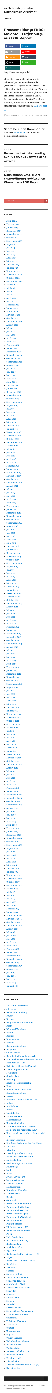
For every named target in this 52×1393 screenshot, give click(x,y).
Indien (9, 1103)
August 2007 (12, 888)
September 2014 (14, 603)
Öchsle (9, 1197)
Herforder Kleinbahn (16, 1093)
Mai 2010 (10, 778)
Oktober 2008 (13, 841)
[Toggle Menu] (45, 1378)
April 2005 (11, 982)
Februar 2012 (12, 707)
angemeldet (19, 132)
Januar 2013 (12, 670)
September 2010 (14, 764)
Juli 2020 (10, 368)
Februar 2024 (12, 224)
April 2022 (11, 298)
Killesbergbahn (13, 1120)
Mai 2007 (10, 898)
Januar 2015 (12, 590)
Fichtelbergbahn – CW (17, 1069)
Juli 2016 (10, 529)
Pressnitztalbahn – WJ (17, 1240)
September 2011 (14, 724)
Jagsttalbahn (12, 1113)
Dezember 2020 (14, 352)
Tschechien (11, 1324)
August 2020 (12, 365)
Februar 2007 (12, 909)
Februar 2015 (12, 586)
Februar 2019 (12, 425)
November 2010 (13, 758)
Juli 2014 (10, 610)
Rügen (9, 1257)
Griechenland (12, 1076)
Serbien (10, 1301)
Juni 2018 (10, 452)
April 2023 (11, 258)
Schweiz (10, 1294)
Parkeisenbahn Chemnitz (18, 1203)
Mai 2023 (10, 254)
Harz (8, 1086)
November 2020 (14, 355)
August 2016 (12, 526)
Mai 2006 (10, 939)
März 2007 (11, 905)
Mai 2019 (10, 415)
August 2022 (12, 284)
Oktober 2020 (13, 358)
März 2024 (11, 221)
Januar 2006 (12, 952)
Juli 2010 (10, 771)
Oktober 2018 (12, 439)
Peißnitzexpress (14, 1224)
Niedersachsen (13, 1187)
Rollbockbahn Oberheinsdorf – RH (23, 1254)
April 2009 (11, 821)
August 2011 (12, 727)
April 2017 (11, 499)
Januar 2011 (11, 751)
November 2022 (14, 274)
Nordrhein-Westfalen (16, 1190)
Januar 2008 (12, 872)
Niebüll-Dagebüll (14, 1183)
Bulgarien (11, 1049)
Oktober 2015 (12, 560)
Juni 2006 (11, 935)
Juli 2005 (10, 972)
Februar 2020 (12, 385)
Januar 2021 (12, 348)
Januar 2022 (12, 308)
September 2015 (14, 563)
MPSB (9, 1173)
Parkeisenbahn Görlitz (17, 1210)
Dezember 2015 (13, 553)
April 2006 (11, 942)
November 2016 (14, 516)
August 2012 (12, 687)
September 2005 (14, 966)
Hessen (9, 1096)
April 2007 (11, 902)
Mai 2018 (10, 456)
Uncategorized (13, 1331)
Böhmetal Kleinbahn (16, 1029)
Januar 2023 (12, 268)
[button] (12, 46)
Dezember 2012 (13, 674)
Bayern (9, 1016)
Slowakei (10, 1304)
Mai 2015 (10, 576)
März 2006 (11, 945)
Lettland (10, 1146)
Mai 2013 (10, 657)
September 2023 (14, 241)
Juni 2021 (10, 331)
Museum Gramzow (15, 1180)
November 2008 (14, 838)
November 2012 (13, 677)
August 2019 (12, 405)
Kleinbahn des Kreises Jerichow (21, 1130)
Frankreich (11, 1073)
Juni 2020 (11, 372)
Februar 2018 (12, 466)
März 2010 (11, 784)
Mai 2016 (10, 536)
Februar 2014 (12, 627)
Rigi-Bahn (11, 1250)
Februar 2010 (12, 788)
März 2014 (11, 623)
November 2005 (14, 959)
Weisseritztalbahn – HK (18, 1351)
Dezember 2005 (14, 956)
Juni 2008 (11, 855)
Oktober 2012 (12, 680)
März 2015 (11, 583)
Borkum (10, 1032)
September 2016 (14, 523)
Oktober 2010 (12, 761)
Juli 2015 (10, 570)
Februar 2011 (12, 747)
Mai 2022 (10, 294)
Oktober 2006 (13, 922)
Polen (9, 1234)
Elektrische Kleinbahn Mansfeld (21, 1066)
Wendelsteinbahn (14, 1354)
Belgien (10, 1019)
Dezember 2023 (13, 231)
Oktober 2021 (12, 318)
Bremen (10, 1042)
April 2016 (11, 539)
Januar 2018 (12, 469)
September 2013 (14, 643)
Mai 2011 (10, 737)
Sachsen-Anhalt (14, 1274)
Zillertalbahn (12, 1361)
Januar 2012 (12, 711)
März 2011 (11, 744)
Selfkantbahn (12, 1297)
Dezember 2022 (14, 271)
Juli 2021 (10, 328)
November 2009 (14, 798)
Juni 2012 (10, 694)
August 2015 (12, 566)
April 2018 (11, 459)
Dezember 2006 (14, 915)
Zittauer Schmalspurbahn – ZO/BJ (22, 1365)
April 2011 (11, 741)
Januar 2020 (12, 388)
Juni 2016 (10, 533)
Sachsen (10, 1271)
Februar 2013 (12, 667)
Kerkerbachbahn (14, 1116)
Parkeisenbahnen (14, 1220)
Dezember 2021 (13, 311)
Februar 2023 (12, 264)
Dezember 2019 (13, 392)
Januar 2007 (12, 912)
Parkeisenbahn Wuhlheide (19, 1217)
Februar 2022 (12, 305)
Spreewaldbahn (13, 1307)
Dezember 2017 (13, 472)
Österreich (11, 1200)
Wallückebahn (13, 1348)
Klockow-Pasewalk (15, 1140)
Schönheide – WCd (15, 1284)
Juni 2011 (10, 734)
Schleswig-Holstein (39, 115)
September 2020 (14, 362)
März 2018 (11, 462)
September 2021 (14, 321)
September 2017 (14, 482)
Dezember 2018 (13, 432)
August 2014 (12, 607)
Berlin (9, 1026)
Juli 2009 (10, 811)
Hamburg (10, 1079)
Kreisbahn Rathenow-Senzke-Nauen (24, 1143)
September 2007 (14, 885)
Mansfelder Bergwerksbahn (19, 1156)
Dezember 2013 (13, 633)
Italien (9, 1110)
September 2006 (14, 925)
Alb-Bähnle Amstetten (17, 1005)
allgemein (11, 1009)
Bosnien (10, 1036)
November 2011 (13, 717)
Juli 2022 (10, 288)
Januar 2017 (12, 509)
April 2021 (11, 338)
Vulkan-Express (14, 1338)
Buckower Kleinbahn (16, 1046)
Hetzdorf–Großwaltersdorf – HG (22, 1099)
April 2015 (11, 580)
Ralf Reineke (12, 115)
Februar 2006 (12, 949)
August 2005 (12, 969)
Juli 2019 (10, 409)
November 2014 (13, 596)
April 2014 (11, 620)
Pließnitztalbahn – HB (17, 1227)
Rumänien (11, 1264)
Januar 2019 (12, 429)
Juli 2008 (10, 851)
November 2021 (13, 315)
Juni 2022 (11, 291)
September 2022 (14, 281)
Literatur (10, 1150)
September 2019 (14, 402)
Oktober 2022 (13, 278)
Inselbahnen (12, 1106)
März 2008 (11, 865)
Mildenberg (12, 1167)
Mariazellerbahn (14, 1160)
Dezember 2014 (13, 593)
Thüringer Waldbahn (16, 1321)
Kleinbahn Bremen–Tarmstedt (21, 1126)
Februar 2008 (12, 868)
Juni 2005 (11, 976)
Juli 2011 (10, 731)
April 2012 (11, 700)
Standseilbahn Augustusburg (20, 1311)
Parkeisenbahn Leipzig (17, 1214)
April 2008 (11, 862)
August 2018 (12, 445)
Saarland (10, 1267)
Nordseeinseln (13, 1193)
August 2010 (12, 768)
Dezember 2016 (13, 513)
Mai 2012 (10, 697)
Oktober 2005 (13, 962)
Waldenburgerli (13, 1344)
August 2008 (12, 848)
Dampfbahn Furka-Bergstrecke (21, 1056)
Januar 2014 (12, 630)
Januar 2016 (12, 549)
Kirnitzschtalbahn (15, 1123)
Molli (8, 1170)
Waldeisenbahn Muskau (17, 1341)
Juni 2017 (10, 492)
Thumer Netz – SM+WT (18, 1314)
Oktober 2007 (12, 882)
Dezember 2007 (13, 875)
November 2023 (14, 234)
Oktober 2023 (12, 237)
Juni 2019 (10, 412)
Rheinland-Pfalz (14, 1247)
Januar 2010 (12, 791)
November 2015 (13, 556)
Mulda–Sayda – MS (15, 1177)
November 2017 (13, 476)
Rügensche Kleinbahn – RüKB (20, 1261)
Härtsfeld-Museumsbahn (18, 1083)
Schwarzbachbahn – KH (18, 1287)
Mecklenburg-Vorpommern (19, 1163)
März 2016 (11, 543)
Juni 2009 (11, 815)
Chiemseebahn (13, 1052)
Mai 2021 (10, 335)
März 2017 (11, 503)
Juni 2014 (10, 613)
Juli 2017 (10, 489)
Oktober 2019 (12, 399)
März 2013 (11, 664)
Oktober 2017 (12, 479)
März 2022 (11, 301)
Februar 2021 (12, 345)
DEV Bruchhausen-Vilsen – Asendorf (24, 1059)
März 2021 (11, 341)
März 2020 (11, 382)
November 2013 (13, 637)
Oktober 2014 (12, 600)
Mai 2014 (10, 617)
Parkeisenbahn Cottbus (17, 1207)
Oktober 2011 (12, 721)
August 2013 (12, 647)
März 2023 (11, 261)
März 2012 (11, 704)
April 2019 (11, 419)
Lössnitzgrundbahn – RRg (19, 1153)
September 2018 (14, 442)
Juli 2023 (10, 248)
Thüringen (11, 1318)
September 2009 (14, 805)
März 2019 (11, 422)
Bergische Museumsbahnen (19, 1022)
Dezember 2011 (13, 714)
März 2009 (11, 825)
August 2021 (12, 325)
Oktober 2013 (12, 640)
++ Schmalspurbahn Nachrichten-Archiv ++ (20, 10)
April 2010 (11, 781)
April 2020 (11, 378)
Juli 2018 (10, 449)
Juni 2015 (10, 573)
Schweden (11, 1291)
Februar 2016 (12, 546)
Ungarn (10, 1334)
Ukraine (10, 1328)
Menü (8, 19)
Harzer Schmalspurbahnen (19, 1089)
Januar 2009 (12, 831)
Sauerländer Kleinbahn (17, 1277)
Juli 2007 (10, 892)
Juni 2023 (10, 251)
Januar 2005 (12, 986)
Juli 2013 (10, 650)
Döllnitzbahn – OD (15, 1063)
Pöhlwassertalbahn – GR (18, 1230)
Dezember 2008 (14, 835)
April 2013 (11, 660)
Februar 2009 (12, 828)
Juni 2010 (10, 774)
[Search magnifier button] (46, 201)
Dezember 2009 (14, 794)
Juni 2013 (10, 654)
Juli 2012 (10, 690)
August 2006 (12, 929)
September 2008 (14, 845)
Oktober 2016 (12, 519)
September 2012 (14, 684)
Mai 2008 (10, 858)
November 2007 (14, 878)
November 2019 (14, 395)
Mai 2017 (10, 496)
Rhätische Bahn (14, 1244)
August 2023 (12, 244)
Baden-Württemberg (16, 1012)
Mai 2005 (10, 979)
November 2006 (14, 919)
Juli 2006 (10, 932)
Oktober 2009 (13, 801)
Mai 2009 (10, 818)
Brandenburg (12, 1039)
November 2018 (13, 435)
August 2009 (12, 808)
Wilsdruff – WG (13, 1358)
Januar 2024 (12, 227)
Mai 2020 (10, 375)
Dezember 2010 (13, 754)
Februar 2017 (12, 506)
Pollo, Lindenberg (14, 1237)
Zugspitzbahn (13, 1368)
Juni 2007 (10, 895)
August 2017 (12, 486)
